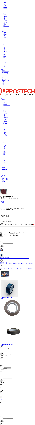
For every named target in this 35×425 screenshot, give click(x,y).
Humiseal (4, 50)
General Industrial (5, 34)
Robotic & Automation (5, 11)
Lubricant (4, 115)
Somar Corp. (5, 63)
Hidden (4, 3)
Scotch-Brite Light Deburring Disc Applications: (5, 204)
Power (4, 36)
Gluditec (4, 47)
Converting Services (5, 103)
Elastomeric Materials (5, 8)
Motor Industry (3, 177)
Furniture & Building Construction (5, 178)
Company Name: (1, 353)
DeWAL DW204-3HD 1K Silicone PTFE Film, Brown (7, 344)
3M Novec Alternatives (4, 170)
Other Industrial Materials (6, 29)
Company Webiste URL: (2, 244)
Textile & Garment (5, 37)
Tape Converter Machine (6, 110)
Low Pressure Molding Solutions (5, 168)
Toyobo (4, 66)
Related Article (2, 202)
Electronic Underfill (5, 10)
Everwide (4, 46)
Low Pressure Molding (5, 16)
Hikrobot (4, 147)
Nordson (4, 57)
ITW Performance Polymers (6, 51)
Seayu (4, 61)
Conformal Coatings (5, 104)
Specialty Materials (5, 2)
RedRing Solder (5, 59)
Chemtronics (5, 141)
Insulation (4, 18)
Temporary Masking (5, 22)
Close (0, 358)
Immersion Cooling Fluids (6, 111)
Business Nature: (1, 245)
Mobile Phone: (1, 390)
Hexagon (4, 49)
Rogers (4, 157)
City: (0, 246)
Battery (4, 33)
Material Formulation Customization (7, 105)
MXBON (4, 43)
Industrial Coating (5, 14)
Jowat (4, 52)
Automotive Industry (4, 79)
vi (1, 186)
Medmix (4, 55)
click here (4, 220)
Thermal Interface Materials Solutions (5, 71)
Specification (2, 201)
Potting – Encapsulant (5, 123)
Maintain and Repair (5, 119)
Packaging (4, 133)
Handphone (5, 132)
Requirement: (1, 357)
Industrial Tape (3, 70)
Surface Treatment (4, 77)
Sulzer (4, 64)
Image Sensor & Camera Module (5, 179)
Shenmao (4, 159)
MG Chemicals (5, 56)
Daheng (4, 44)
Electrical (4, 131)
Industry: (1, 379)
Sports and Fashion (4, 84)
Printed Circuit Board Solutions (5, 76)
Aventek (4, 41)
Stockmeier (4, 161)
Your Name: (1, 350)
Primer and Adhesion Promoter (6, 26)
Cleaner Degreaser (5, 20)
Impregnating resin (5, 12)
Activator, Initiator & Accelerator (6, 117)
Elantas (4, 143)
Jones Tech (4, 149)
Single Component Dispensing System (5, 174)
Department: (1, 242)
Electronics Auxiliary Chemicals (6, 106)
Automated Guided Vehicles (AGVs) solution (6, 73)
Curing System (5, 5)
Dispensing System (5, 7)
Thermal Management (5, 121)
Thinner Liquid (5, 24)
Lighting (4, 35)
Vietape (4, 164)
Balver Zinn (5, 139)
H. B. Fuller (5, 145)
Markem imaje (5, 152)
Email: (0, 241)
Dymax (4, 45)
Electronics (4, 129)
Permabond (4, 155)
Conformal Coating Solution (4, 169)
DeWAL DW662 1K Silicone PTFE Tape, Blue (6, 297)
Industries (2, 400)
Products (2, 399)
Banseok (4, 42)
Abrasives (4, 6)
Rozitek (4, 60)
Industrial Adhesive (4, 167)
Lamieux (4, 54)
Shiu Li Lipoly (5, 160)
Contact (2, 87)
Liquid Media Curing (4, 173)
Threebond (4, 163)
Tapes (4, 102)
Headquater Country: (2, 354)
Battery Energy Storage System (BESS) (5, 80)
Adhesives (4, 4)
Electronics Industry (4, 181)
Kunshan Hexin (5, 151)
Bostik (4, 140)
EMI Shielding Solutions (4, 172)
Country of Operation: (2, 355)
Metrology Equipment (5, 108)
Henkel (4, 48)
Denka (4, 142)
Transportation (5, 32)
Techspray (4, 65)
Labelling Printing (5, 113)
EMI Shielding (5, 109)
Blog (2, 184)
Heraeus (4, 146)
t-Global (4, 162)
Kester (4, 150)
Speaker (3, 81)
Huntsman (4, 148)
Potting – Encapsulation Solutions (5, 72)
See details (2, 298)
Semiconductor (5, 134)
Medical (4, 130)
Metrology (4, 153)
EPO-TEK (4, 144)
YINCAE (4, 68)
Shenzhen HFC (5, 62)
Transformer (3, 82)
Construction (3, 83)
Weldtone (4, 67)
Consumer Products (5, 135)
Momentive (4, 154)
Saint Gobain (5, 158)
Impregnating (3, 75)
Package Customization (6, 13)
